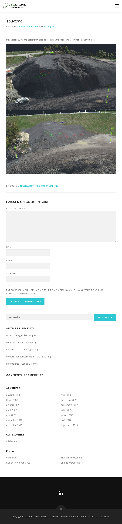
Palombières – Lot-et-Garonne (22, 363)
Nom (10, 247)
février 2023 (12, 399)
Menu (117, 5)
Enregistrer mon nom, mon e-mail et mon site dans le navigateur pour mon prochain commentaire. (55, 292)
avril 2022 (11, 415)
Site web (11, 273)
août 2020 (66, 420)
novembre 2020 (14, 420)
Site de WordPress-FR (72, 462)
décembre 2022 (69, 399)
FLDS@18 (49, 26)
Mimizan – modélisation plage (21, 342)
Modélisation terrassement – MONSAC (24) (28, 356)
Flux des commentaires (18, 462)
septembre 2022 (69, 404)
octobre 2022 (13, 404)
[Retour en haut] (61, 509)
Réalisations (12, 441)
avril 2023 (66, 394)
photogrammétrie (47, 186)
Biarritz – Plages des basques (21, 335)
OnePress (56, 516)
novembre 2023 (14, 394)
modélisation (26, 186)
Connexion (11, 457)
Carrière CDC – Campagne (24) (22, 349)
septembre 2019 (69, 425)
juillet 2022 (66, 409)
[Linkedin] (61, 493)
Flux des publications (71, 457)
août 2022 (11, 409)
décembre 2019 (14, 425)
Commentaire (15, 208)
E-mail (11, 260)
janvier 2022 (67, 415)
